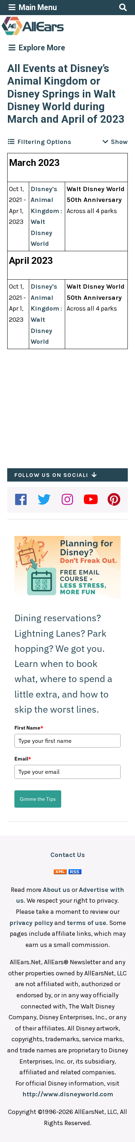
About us (56, 890)
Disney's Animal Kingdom (45, 200)
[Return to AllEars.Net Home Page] (55, 35)
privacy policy (31, 923)
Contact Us (67, 855)
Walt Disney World (41, 233)
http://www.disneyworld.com (67, 1094)
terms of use (86, 923)
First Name (28, 728)
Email (22, 758)
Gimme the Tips (38, 799)
